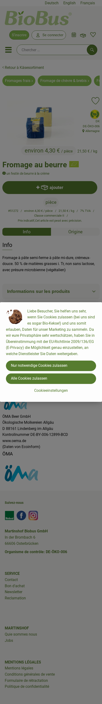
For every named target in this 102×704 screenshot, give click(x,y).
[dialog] (51, 352)
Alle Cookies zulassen (29, 378)
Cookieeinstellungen (51, 390)
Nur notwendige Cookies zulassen (39, 365)
